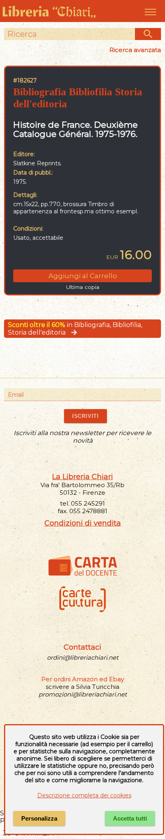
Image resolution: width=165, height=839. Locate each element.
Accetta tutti (130, 818)
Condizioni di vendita (82, 523)
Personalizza (39, 818)
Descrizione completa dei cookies (84, 795)
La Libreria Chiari (82, 476)
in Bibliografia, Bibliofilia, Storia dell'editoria (75, 328)
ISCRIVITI (85, 416)
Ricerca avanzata (135, 50)
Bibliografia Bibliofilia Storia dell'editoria (77, 98)
